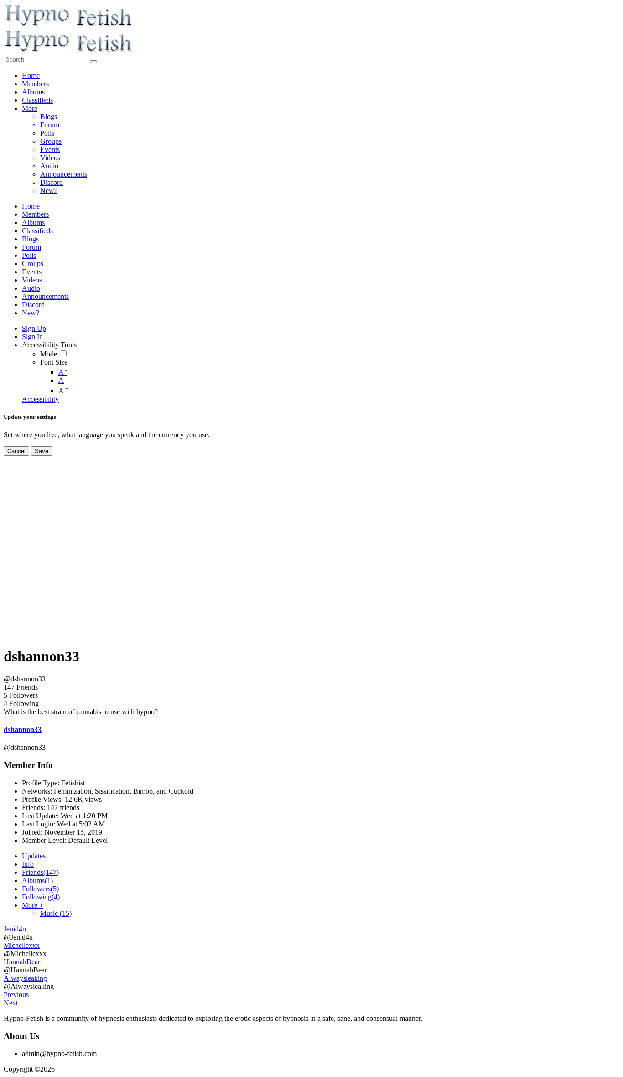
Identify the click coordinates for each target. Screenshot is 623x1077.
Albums (37, 880)
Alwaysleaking (25, 978)
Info (28, 864)
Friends (40, 872)
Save (41, 451)
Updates (34, 856)
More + (32, 905)
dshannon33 (23, 729)
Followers (40, 889)
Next (11, 1003)
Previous (16, 995)
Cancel (16, 451)
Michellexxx (22, 945)
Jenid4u (15, 929)
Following (41, 897)
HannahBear (22, 962)
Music (56, 913)
